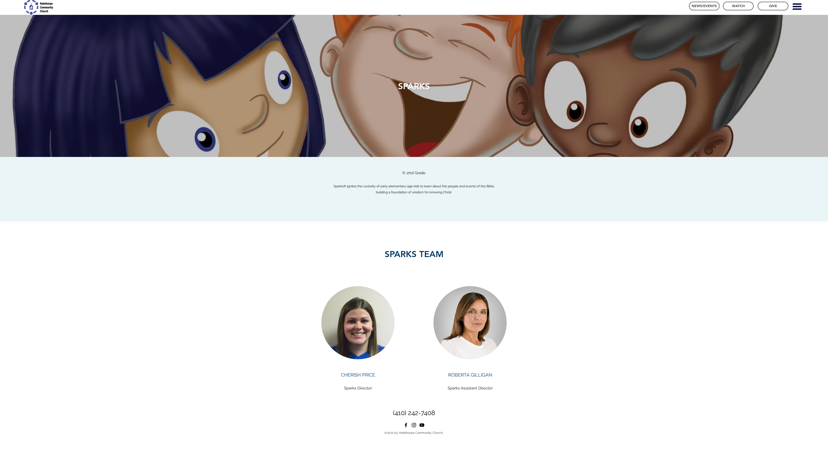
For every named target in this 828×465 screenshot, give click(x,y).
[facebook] (406, 425)
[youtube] (422, 425)
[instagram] (414, 425)
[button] (797, 6)
